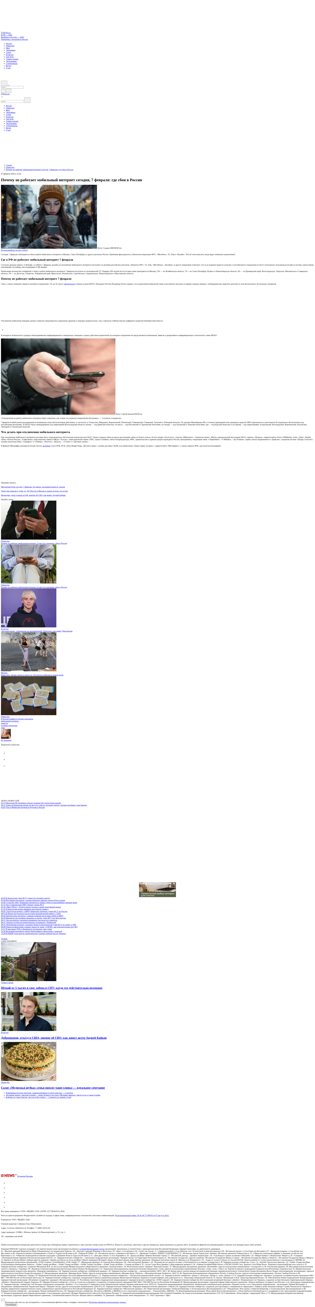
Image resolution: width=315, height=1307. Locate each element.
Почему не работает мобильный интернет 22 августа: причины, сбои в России (34, 587)
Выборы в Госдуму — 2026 (12, 37)
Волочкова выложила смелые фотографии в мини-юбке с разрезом (31, 931)
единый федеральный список (92, 1249)
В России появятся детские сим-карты (17, 719)
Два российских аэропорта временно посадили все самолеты (29, 920)
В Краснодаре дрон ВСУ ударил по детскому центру (25, 898)
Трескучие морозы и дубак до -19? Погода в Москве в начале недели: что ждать (34, 491)
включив (46, 446)
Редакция (21, 1176)
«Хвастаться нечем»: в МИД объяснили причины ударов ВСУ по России (34, 911)
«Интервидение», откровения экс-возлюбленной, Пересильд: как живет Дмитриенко (36, 631)
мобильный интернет (10, 721)
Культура (4, 629)
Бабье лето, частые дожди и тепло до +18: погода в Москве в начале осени (32, 675)
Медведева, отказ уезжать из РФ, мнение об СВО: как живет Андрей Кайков (33, 495)
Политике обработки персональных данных (107, 1302)
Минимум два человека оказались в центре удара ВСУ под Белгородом (33, 918)
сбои (3, 728)
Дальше (4, 939)
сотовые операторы (9, 725)
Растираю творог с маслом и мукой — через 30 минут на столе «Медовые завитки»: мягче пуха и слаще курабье (53, 1095)
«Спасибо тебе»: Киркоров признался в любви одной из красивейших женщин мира (39, 903)
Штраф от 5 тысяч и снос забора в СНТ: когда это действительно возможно (51, 987)
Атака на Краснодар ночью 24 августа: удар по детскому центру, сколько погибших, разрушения (44, 805)
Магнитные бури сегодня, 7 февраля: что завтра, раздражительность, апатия (33, 487)
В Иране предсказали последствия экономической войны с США (31, 914)
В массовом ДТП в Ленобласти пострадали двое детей (26, 929)
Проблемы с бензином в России (14, 39)
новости (4, 723)
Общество (5, 541)
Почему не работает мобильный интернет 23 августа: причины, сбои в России (34, 543)
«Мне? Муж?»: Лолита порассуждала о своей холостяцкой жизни (31, 907)
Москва (4, 673)
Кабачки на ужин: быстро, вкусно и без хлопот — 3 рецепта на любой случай (38, 1097)
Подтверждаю (11, 1305)
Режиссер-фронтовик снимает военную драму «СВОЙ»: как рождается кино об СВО (39, 927)
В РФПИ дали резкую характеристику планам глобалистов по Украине (33, 934)
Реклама (29, 1176)
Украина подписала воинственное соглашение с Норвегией (28, 922)
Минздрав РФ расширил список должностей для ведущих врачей (31, 803)
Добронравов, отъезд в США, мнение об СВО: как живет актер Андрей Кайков (54, 1037)
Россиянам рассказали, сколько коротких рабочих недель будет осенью (33, 900)
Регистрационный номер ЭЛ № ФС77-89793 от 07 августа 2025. (142, 1215)
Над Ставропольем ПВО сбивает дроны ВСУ (22, 905)
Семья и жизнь (7, 983)
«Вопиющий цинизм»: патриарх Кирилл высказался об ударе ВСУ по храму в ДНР (38, 925)
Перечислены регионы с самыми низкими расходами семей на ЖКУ (32, 916)
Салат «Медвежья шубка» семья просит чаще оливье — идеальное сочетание (53, 1087)
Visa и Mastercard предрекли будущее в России (23, 807)
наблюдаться (69, 284)
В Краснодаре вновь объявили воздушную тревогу (25, 909)
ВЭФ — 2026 (6, 35)
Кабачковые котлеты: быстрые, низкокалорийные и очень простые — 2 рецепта (39, 1093)
